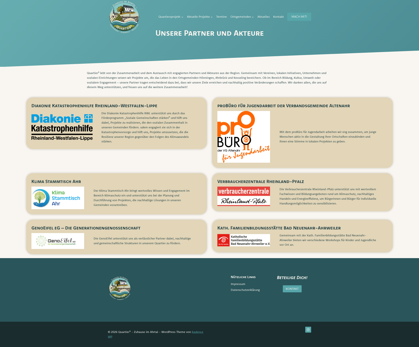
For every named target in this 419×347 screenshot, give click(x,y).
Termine (221, 16)
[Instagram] (308, 330)
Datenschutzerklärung (245, 290)
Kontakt (278, 16)
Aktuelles (263, 16)
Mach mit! (299, 16)
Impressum (238, 284)
